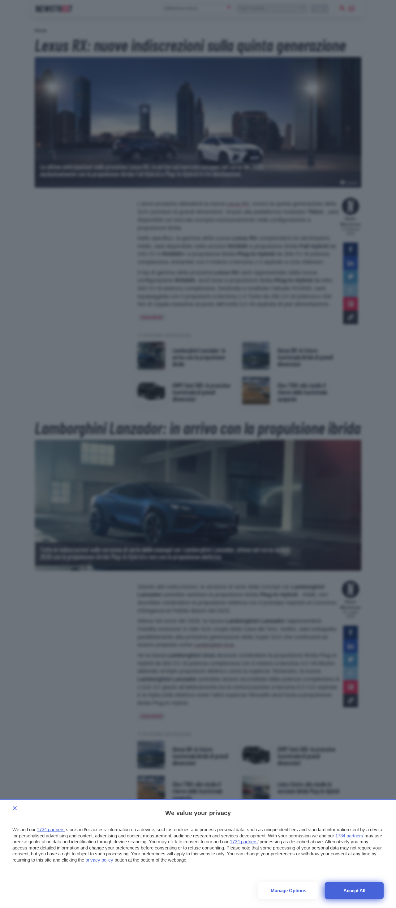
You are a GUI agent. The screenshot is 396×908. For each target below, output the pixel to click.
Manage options (288, 890)
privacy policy (99, 859)
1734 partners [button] (51, 829)
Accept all (354, 890)
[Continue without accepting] (14, 808)
